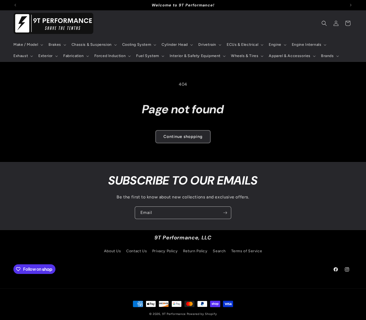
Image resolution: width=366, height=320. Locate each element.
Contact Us (136, 251)
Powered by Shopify (202, 314)
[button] (27, 44)
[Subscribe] (225, 212)
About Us (112, 251)
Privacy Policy (165, 251)
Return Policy (195, 251)
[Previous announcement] (15, 5)
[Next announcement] (351, 5)
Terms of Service (246, 251)
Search (219, 251)
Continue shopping (183, 136)
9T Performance (174, 314)
